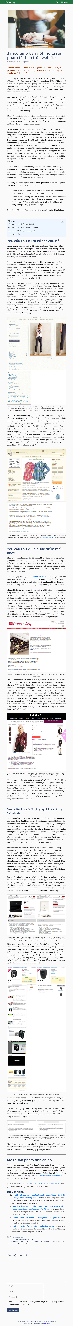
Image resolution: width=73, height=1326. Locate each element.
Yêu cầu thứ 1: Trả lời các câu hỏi (21, 224)
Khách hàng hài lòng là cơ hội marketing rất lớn (33, 1226)
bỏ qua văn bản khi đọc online (38, 576)
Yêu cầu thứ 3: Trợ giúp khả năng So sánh (24, 231)
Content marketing (17, 1237)
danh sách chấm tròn (48, 537)
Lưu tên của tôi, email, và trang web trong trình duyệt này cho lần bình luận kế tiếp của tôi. (36, 1302)
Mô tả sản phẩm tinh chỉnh (18, 234)
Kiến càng (10, 2)
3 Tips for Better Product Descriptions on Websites (40, 1184)
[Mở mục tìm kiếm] (57, 2)
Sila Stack (47, 1323)
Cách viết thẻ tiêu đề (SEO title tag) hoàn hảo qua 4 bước (37, 1217)
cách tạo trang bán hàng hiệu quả (49, 1176)
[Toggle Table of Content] (62, 221)
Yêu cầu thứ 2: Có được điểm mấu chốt (23, 227)
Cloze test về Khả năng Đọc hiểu (21, 1239)
